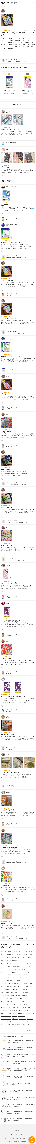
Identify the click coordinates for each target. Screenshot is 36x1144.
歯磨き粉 (29, 951)
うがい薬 (16, 954)
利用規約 (12, 1138)
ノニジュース (21, 1016)
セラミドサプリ (5, 992)
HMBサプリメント (9, 969)
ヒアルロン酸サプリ (15, 992)
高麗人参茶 (31, 1013)
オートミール (4, 963)
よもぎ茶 (14, 1013)
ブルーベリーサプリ (25, 992)
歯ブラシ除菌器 (13, 960)
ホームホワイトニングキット (26, 954)
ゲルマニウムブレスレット (22, 1010)
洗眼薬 (9, 1024)
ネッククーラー (5, 1022)
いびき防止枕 (23, 1004)
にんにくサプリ (5, 978)
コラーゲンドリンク (6, 1016)
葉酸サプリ (12, 998)
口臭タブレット (27, 957)
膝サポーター (4, 1010)
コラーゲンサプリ (24, 989)
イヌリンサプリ (5, 975)
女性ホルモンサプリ (23, 995)
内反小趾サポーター (6, 1007)
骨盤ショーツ (12, 1010)
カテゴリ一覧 (14, 1134)
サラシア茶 (19, 1013)
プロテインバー (17, 966)
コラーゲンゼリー (20, 963)
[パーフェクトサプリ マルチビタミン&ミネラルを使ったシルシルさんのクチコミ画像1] (7, 20)
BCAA (2, 969)
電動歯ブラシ (9, 951)
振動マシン (23, 969)
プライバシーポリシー (21, 1138)
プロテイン (28, 963)
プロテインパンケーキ (26, 966)
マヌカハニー (12, 963)
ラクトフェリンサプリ (15, 975)
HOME (18, 1131)
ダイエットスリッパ (6, 972)
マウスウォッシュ (5, 957)
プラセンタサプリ (5, 995)
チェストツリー (5, 998)
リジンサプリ (13, 986)
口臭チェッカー (5, 960)
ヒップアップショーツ (17, 972)
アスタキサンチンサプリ (16, 978)
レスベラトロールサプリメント (24, 986)
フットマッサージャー (19, 1001)
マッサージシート (5, 1004)
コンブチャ (14, 1016)
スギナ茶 (25, 1013)
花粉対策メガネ (27, 1024)
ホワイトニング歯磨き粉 (7, 954)
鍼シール (12, 1022)
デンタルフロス (17, 951)
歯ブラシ (3, 951)
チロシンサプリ (18, 983)
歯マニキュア (21, 960)
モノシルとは (22, 1134)
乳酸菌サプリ (14, 995)
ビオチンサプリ (5, 986)
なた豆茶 (8, 1013)
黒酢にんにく (30, 1019)
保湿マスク (4, 1024)
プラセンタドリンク (6, 1019)
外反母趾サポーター (17, 1007)
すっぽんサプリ (25, 975)
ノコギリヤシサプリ (27, 983)
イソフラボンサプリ (15, 989)
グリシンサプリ (5, 980)
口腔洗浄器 (13, 957)
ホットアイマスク (15, 1004)
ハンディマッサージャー (7, 1001)
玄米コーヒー (15, 1019)
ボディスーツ (30, 969)
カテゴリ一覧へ (31, 1030)
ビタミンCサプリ (20, 998)
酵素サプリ (26, 972)
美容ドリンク (22, 1019)
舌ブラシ (24, 951)
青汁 (27, 960)
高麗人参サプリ (5, 989)
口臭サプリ (20, 957)
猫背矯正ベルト (26, 1007)
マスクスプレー (26, 1022)
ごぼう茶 (3, 1013)
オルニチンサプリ (27, 978)
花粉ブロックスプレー (17, 1024)
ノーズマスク (18, 1022)
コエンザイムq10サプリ (15, 980)
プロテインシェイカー (6, 966)
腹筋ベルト (17, 969)
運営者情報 (5, 1138)
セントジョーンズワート (7, 983)
